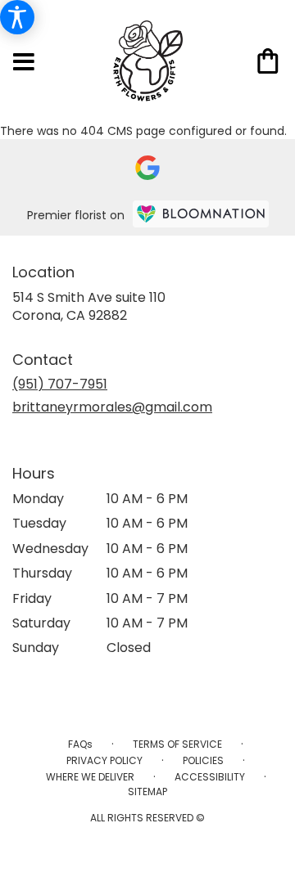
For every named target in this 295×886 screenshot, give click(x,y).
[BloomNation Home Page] (201, 213)
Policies (203, 760)
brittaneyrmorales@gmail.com (112, 407)
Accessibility (210, 777)
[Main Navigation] (24, 63)
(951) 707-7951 (59, 384)
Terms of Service (177, 744)
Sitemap (147, 791)
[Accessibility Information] (17, 17)
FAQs (80, 744)
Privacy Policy (104, 760)
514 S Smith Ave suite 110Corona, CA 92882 (89, 306)
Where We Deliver (90, 777)
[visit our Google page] (147, 167)
